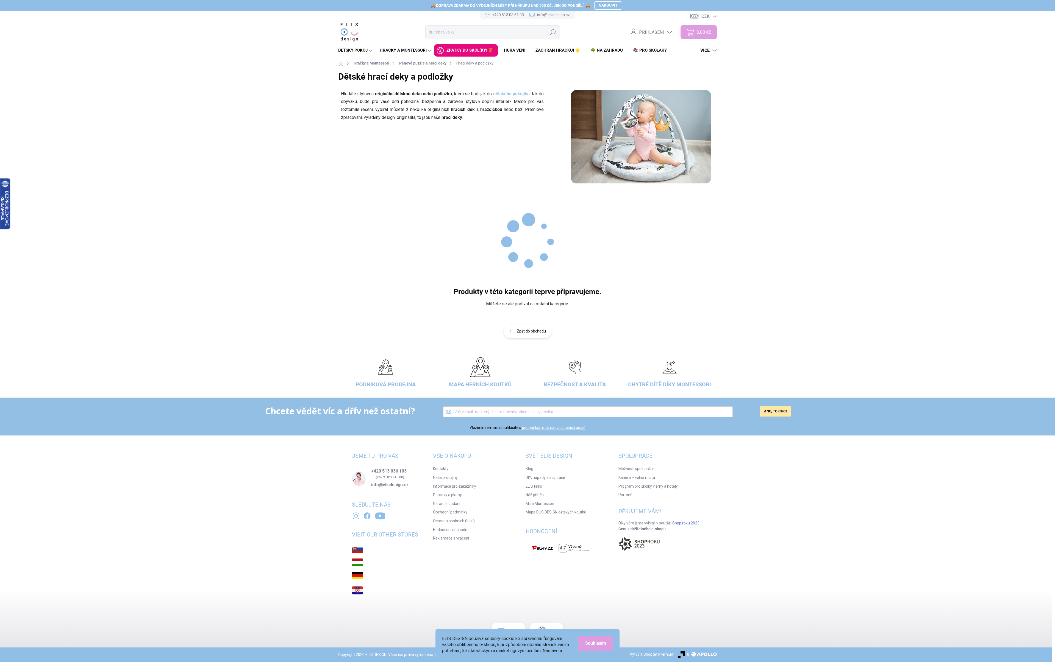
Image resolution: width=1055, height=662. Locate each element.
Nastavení (552, 650)
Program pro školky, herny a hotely (648, 486)
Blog (529, 469)
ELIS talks (534, 486)
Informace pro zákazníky (454, 486)
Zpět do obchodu (531, 331)
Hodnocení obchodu (450, 529)
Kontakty (440, 469)
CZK (705, 16)
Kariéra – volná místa (636, 477)
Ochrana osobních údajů (454, 521)
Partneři (625, 495)
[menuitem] (356, 50)
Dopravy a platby (447, 495)
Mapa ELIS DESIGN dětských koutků (556, 512)
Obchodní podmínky (450, 512)
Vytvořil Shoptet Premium (652, 654)
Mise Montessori (540, 503)
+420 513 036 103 (389, 471)
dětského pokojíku (511, 93)
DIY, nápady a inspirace (545, 477)
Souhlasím (595, 643)
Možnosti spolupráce (636, 469)
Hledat (553, 32)
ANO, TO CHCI (775, 411)
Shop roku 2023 (685, 523)
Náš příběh (535, 495)
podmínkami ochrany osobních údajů (553, 427)
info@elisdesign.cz (390, 485)
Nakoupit (608, 5)
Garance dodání (446, 503)
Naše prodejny (445, 477)
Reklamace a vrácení (451, 538)
